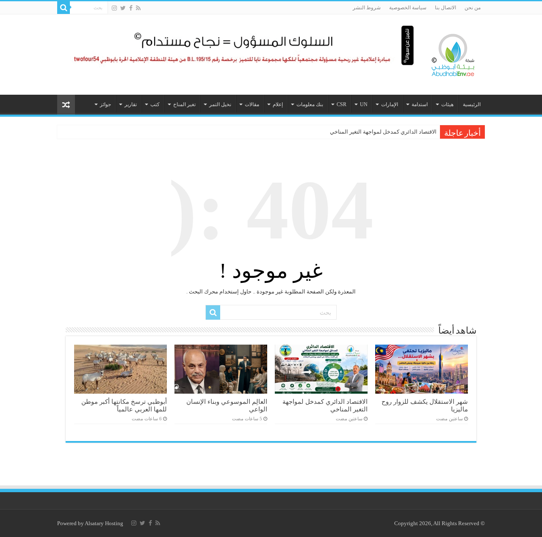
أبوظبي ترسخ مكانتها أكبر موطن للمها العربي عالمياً (124, 405)
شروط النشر (367, 8)
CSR (341, 104)
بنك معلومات (309, 104)
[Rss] (138, 8)
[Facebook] (130, 8)
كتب (155, 104)
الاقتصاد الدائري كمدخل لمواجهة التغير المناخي (383, 132)
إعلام (278, 104)
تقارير (130, 104)
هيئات (447, 104)
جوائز (105, 104)
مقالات (252, 104)
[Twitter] (123, 8)
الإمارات (389, 104)
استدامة (420, 104)
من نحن (473, 8)
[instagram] (114, 8)
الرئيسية (472, 104)
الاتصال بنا (445, 8)
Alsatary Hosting (104, 523)
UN (364, 104)
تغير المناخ (184, 104)
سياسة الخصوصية (407, 8)
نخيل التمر (220, 104)
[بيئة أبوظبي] (453, 53)
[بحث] (63, 7)
